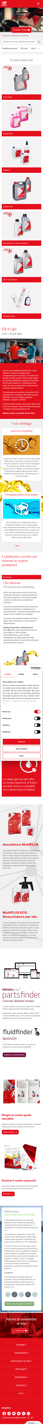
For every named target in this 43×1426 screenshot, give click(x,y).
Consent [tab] (7, 674)
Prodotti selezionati (9, 48)
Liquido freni (8, 207)
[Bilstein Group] (33, 1423)
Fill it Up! (24, 48)
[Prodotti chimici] (21, 298)
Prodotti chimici (9, 316)
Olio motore (7, 97)
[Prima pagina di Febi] (4, 4)
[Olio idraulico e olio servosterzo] (21, 225)
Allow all (21, 742)
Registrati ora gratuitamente (14, 1055)
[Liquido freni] (21, 189)
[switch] (37, 718)
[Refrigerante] (21, 116)
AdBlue (6, 170)
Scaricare (6, 1194)
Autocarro (20, 1385)
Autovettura (20, 1377)
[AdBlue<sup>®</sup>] (21, 152)
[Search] (38, 41)
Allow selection (21, 749)
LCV (20, 1393)
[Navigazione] (38, 4)
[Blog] (28, 1413)
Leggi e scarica (8, 1132)
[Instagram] (9, 1413)
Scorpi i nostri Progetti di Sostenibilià (19, 1304)
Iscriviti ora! (20, 1330)
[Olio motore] (21, 79)
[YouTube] (14, 1413)
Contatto (20, 1345)
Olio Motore (7, 577)
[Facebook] (4, 1413)
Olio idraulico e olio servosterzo (15, 243)
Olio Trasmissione (10, 280)
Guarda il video (20, 30)
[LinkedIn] (23, 1413)
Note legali (20, 1369)
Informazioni (20, 1353)
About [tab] (35, 674)
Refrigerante (8, 134)
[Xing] (19, 1413)
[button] (4, 48)
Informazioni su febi (20, 1361)
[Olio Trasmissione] (21, 262)
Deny (21, 756)
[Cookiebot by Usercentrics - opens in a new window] (30, 668)
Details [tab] (21, 674)
